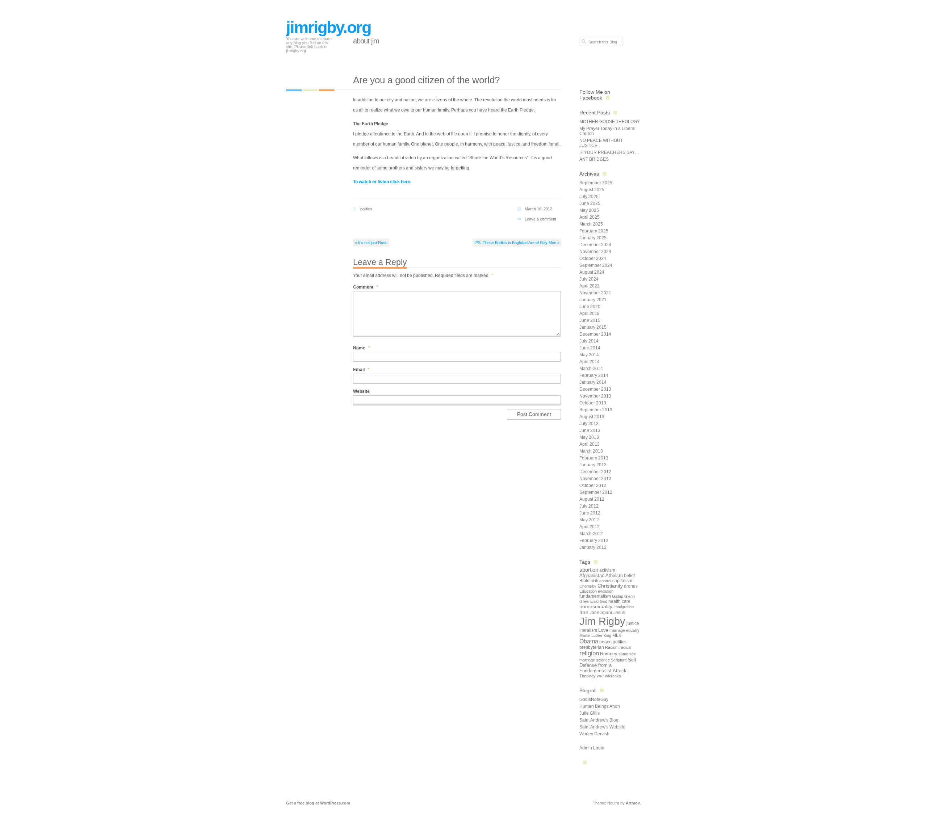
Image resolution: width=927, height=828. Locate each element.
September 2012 (595, 492)
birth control (601, 581)
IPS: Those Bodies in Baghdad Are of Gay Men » (516, 242)
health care (619, 601)
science (603, 660)
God (603, 601)
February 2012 (593, 540)
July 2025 (589, 196)
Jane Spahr (601, 612)
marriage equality (624, 630)
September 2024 (595, 265)
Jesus (619, 612)
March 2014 (591, 368)
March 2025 (591, 224)
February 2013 (593, 458)
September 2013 (595, 409)
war (600, 676)
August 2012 (591, 499)
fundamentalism (595, 596)
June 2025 (589, 203)
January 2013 (593, 464)
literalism (588, 630)
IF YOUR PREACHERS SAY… (609, 152)
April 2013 (589, 444)
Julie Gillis (589, 713)
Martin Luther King (595, 635)
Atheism (614, 575)
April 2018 (589, 313)
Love (603, 630)
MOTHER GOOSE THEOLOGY (609, 121)
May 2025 (589, 210)
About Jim (366, 41)
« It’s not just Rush (371, 242)
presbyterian (591, 647)
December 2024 (595, 244)
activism (607, 570)
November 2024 (595, 251)
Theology (587, 676)
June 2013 (589, 430)
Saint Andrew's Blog (598, 720)
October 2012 (592, 485)
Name (361, 347)
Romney (608, 653)
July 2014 (589, 341)
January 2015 (593, 327)
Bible (584, 580)
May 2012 (589, 519)
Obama (588, 641)
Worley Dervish (594, 733)
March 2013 (591, 451)
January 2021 (593, 299)
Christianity (610, 586)
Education (588, 591)
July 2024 (589, 279)
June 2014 (589, 347)
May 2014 (589, 354)
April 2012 (589, 526)
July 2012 (589, 506)
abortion (588, 570)
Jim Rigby (602, 621)
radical (625, 647)
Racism (611, 647)
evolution (605, 591)
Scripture (619, 660)
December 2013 (595, 389)
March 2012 (591, 533)
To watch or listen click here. (382, 181)
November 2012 (595, 478)
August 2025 (591, 189)
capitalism (622, 580)
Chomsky (587, 586)
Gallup (617, 596)
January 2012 (593, 547)
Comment (365, 287)
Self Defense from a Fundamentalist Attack (607, 665)
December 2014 (595, 334)
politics (366, 209)
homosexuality (595, 606)
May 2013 (589, 437)
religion (589, 653)
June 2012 (589, 513)
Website (361, 391)
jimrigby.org (328, 27)
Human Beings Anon (599, 706)
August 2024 (591, 272)
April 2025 (589, 217)
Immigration (623, 607)
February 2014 (593, 375)
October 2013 (592, 402)
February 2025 (593, 231)
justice (632, 623)
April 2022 (589, 286)
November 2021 (595, 292)
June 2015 (589, 320)
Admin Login (591, 748)
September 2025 (595, 182)
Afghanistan (591, 575)
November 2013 (595, 396)
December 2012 (595, 471)
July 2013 (589, 423)
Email (361, 369)
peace (605, 641)
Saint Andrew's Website (602, 727)
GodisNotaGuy (593, 699)
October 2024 (592, 258)
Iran (583, 612)
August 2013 (591, 416)
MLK (616, 635)
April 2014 (589, 361)
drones (631, 586)
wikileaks (613, 676)
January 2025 (593, 237)
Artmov (633, 803)
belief (629, 575)
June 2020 (589, 306)
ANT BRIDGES (594, 159)
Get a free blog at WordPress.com (318, 803)
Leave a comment (540, 219)
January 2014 (593, 382)
